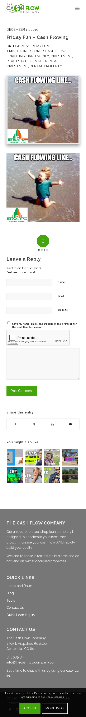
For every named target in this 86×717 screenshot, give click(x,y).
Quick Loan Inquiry (20, 615)
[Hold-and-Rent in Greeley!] (70, 475)
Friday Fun (39, 46)
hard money (37, 56)
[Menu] (77, 8)
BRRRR (38, 51)
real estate (17, 61)
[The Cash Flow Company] (35, 8)
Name (62, 281)
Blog (10, 593)
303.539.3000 (17, 657)
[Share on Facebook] (16, 424)
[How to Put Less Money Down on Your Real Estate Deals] (52, 475)
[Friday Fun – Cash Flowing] (43, 109)
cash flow (55, 51)
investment (61, 56)
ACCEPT (30, 708)
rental (37, 61)
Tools (10, 600)
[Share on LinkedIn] (52, 424)
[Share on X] (34, 424)
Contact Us (15, 608)
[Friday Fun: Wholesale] (52, 457)
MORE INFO (55, 708)
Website (63, 310)
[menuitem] (77, 8)
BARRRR (24, 51)
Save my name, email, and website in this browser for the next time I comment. (44, 326)
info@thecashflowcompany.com (31, 662)
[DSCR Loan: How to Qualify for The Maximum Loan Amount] (15, 475)
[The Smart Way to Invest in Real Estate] (33, 457)
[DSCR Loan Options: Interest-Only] (15, 457)
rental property (46, 66)
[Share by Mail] (70, 424)
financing (15, 56)
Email (62, 295)
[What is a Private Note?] (33, 475)
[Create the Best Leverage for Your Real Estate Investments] (70, 457)
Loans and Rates (19, 586)
